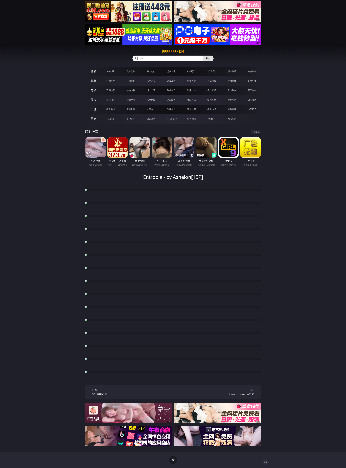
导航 (93, 119)
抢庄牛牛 (252, 71)
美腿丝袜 (191, 99)
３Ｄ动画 (171, 80)
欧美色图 (151, 99)
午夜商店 (131, 118)
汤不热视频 (171, 118)
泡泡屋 (211, 118)
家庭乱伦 (131, 109)
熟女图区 (232, 99)
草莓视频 (151, 118)
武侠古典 (171, 109)
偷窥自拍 (110, 99)
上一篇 (99, 392)
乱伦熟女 (232, 90)
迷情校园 (191, 109)
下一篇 (241, 392)
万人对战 (151, 71)
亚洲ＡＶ (110, 80)
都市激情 (110, 109)
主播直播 (232, 80)
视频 (93, 81)
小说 (93, 109)
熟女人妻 (191, 80)
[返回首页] (265, 462)
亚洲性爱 (110, 90)
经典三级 (211, 90)
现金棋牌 (232, 71)
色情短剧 (232, 118)
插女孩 (110, 118)
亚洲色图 (131, 99)
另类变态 (252, 90)
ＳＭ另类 (252, 80)
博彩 (93, 71)
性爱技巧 (252, 109)
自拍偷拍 (131, 80)
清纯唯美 (211, 99)
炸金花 (211, 71)
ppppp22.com (173, 51)
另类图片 (252, 99)
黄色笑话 (232, 109)
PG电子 (110, 71)
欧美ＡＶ (151, 80)
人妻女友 (151, 109)
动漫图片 (171, 99)
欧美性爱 (171, 90)
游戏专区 (171, 71)
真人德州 (131, 71)
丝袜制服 (211, 80)
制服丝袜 (191, 90)
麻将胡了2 (191, 71)
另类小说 (211, 109)
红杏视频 (191, 118)
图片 (93, 100)
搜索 (208, 58)
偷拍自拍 (131, 90)
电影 (93, 90)
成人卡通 (151, 90)
